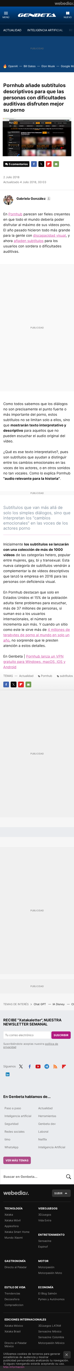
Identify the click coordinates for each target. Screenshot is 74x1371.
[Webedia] (64, 3)
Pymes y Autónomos (51, 1299)
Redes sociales (14, 1131)
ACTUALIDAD (12, 30)
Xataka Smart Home (17, 1231)
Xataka (9, 1214)
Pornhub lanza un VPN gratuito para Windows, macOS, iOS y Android (34, 661)
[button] (33, 198)
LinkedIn (7, 1073)
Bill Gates (30, 66)
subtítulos (66, 675)
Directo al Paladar (16, 1267)
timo (7, 1139)
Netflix (42, 1139)
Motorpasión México (51, 1343)
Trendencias (12, 1293)
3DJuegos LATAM (49, 1325)
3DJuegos (44, 1214)
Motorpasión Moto (50, 1273)
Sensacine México (49, 1331)
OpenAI (13, 66)
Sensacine (44, 1240)
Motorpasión (46, 1267)
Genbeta (37, 15)
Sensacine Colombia (51, 1337)
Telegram (46, 1066)
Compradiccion (14, 1305)
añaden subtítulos (29, 241)
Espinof (43, 1246)
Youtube (38, 1066)
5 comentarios (18, 164)
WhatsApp (11, 1147)
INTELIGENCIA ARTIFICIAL (45, 30)
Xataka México (14, 1325)
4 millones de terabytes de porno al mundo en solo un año (36, 635)
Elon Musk (48, 66)
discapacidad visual (49, 235)
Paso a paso (13, 1108)
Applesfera (11, 1226)
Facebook (34, 164)
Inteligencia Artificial (51, 1147)
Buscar (68, 1176)
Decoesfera (12, 1299)
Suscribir (61, 1035)
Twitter (41, 164)
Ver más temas (17, 1160)
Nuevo (68, 17)
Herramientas (47, 1116)
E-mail (56, 164)
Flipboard (49, 164)
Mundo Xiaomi (14, 1237)
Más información (13, 1367)
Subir (58, 1193)
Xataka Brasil (13, 1331)
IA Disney (59, 1004)
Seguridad (11, 1123)
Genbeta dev (47, 1123)
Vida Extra (44, 1220)
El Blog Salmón (47, 1293)
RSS (55, 1066)
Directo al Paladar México (16, 1344)
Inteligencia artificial (18, 1116)
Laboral (43, 1131)
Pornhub (15, 214)
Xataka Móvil (13, 1220)
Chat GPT (40, 1004)
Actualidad (26, 675)
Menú (5, 17)
